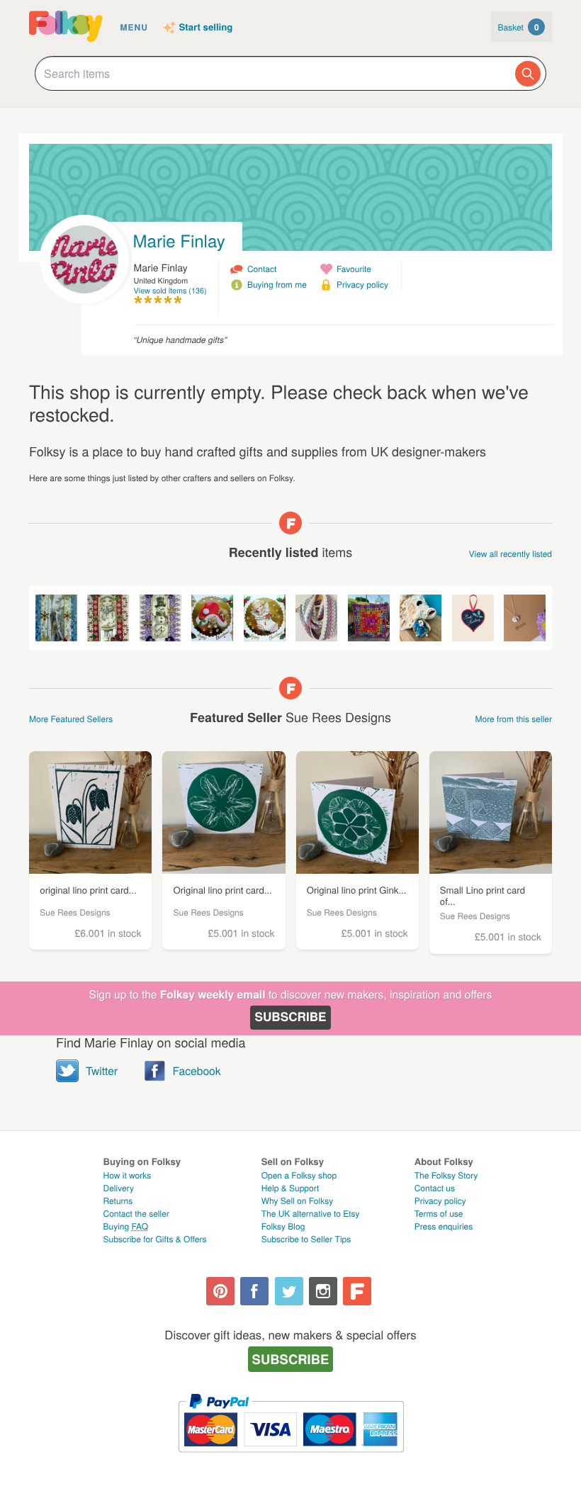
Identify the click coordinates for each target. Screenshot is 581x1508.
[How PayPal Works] (291, 1459)
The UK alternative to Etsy (310, 1214)
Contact (261, 269)
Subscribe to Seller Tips (306, 1239)
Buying (126, 1226)
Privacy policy (362, 284)
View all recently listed (511, 554)
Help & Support (290, 1188)
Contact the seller (136, 1214)
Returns (118, 1201)
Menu (134, 27)
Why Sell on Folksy (297, 1201)
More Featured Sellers (71, 719)
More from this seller (513, 719)
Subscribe (290, 1016)
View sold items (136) (170, 291)
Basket (518, 27)
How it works (127, 1175)
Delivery (118, 1188)
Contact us (434, 1188)
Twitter (102, 1071)
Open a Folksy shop (299, 1175)
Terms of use (438, 1214)
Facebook (197, 1071)
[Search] (528, 73)
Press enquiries (443, 1226)
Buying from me (277, 284)
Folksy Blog (283, 1226)
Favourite (354, 269)
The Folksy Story (446, 1175)
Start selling (206, 27)
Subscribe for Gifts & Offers (155, 1239)
